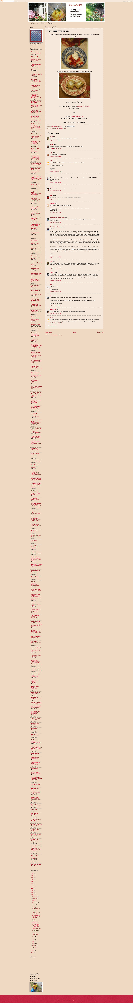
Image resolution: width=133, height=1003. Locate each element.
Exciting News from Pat (36, 432)
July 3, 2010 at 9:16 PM (55, 257)
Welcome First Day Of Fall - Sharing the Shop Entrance (36, 598)
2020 (32, 873)
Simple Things (34, 688)
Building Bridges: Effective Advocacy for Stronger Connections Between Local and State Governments (36, 128)
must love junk (34, 668)
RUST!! (33, 920)
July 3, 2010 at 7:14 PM (55, 212)
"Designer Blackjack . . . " (36, 368)
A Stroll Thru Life (35, 279)
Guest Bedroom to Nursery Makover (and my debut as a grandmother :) (35, 850)
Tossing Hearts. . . (35, 402)
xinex (51, 136)
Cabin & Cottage (35, 268)
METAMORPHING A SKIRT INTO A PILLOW (36, 916)
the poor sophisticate (36, 647)
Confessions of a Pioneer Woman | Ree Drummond (36, 345)
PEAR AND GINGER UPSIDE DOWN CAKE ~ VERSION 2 (36, 486)
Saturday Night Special (62, 128)
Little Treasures (34, 736)
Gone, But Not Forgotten (36, 479)
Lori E (51, 187)
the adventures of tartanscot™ (35, 367)
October (32, 269)
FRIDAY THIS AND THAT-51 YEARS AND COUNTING (35, 68)
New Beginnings (34, 573)
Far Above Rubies (35, 184)
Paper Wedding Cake (35, 825)
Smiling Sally (34, 697)
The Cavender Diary (35, 247)
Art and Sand (34, 448)
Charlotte (52, 272)
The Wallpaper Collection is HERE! (35, 242)
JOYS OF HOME (35, 772)
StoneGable (34, 498)
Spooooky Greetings (35, 773)
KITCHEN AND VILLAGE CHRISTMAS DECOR (36, 506)
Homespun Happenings (34, 511)
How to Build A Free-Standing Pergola (35, 144)
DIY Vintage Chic (35, 155)
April (33, 941)
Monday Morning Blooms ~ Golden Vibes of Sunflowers (36, 180)
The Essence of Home (36, 564)
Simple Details (34, 518)
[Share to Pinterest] (74, 126)
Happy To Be (34, 809)
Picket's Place (34, 768)
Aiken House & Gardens (34, 219)
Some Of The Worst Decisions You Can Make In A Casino (35, 409)
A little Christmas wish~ (36, 437)
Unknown (52, 160)
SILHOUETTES (35, 930)
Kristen (51, 144)
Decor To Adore (35, 464)
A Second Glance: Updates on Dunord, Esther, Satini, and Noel (36, 473)
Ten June (33, 630)
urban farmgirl (34, 797)
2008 (32, 952)
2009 (32, 950)
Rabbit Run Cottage (35, 718)
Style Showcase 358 (35, 164)
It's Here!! (33, 815)
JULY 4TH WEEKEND (35, 933)
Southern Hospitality (36, 163)
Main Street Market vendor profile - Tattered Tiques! (36, 799)
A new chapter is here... (36, 742)
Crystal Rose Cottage (36, 819)
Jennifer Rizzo (34, 79)
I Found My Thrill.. (35, 416)
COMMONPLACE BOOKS (36, 909)
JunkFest (33, 237)
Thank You (33, 724)
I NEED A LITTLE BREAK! (36, 913)
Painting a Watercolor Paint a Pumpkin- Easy (36, 81)
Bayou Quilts (34, 255)
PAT (51, 284)
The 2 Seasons (34, 339)
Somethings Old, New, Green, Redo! (35, 117)
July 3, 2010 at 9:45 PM (55, 268)
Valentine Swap (34, 764)
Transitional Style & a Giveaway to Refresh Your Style (35, 493)
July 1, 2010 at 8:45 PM (55, 148)
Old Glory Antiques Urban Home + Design (36, 778)
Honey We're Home (35, 73)
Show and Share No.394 (36, 553)
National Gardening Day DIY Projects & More (36, 312)
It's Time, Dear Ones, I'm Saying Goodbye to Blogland (36, 319)
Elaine (51, 295)
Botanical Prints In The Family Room (36, 208)
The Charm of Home (36, 148)
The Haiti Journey (35, 471)
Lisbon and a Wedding (36, 805)
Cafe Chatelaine (35, 285)
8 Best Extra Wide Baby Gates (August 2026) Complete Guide (36, 136)
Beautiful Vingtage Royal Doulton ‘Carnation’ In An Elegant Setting (36, 105)
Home (43, 23)
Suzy (51, 195)
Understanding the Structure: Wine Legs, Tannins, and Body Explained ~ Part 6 (35, 158)
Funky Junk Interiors (77, 116)
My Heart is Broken (35, 858)
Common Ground (35, 232)
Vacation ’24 (33, 248)
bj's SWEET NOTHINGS (34, 414)
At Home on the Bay (36, 535)
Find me (33, 531)
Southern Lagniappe (36, 478)
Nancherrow (34, 198)
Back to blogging (34, 286)
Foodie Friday (53, 128)
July (33, 907)
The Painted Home (35, 692)
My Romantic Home (35, 589)
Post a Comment (52, 325)
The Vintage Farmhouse (34, 729)
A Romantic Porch (35, 711)
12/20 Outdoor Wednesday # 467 (35, 585)
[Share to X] (71, 126)
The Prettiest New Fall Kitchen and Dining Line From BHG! (36, 171)
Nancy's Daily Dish (35, 252)
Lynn (51, 152)
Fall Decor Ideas (34, 676)
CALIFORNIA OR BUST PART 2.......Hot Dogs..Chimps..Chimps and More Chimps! (36, 705)
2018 (32, 877)
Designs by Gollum (83, 106)
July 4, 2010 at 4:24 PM (55, 280)
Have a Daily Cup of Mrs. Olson (35, 401)
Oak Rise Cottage (35, 829)
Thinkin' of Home (35, 723)
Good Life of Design (36, 461)
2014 (32, 886)
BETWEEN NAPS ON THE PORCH (36, 102)
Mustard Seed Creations (34, 95)
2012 (32, 890)
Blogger (73, 1000)
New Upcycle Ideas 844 (36, 53)
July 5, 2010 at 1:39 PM (55, 313)
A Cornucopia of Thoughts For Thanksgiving (34, 713)
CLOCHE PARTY (36, 922)
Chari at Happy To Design (56, 226)
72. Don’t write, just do (35, 835)
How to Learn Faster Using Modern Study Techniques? (35, 201)
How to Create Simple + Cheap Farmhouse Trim (36, 632)
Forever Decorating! (36, 655)
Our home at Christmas (36, 590)
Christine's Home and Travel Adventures (36, 393)
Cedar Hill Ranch (35, 240)
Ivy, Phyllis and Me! (35, 483)
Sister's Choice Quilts (36, 273)
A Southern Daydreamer (34, 582)
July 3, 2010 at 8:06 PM (55, 222)
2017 (32, 879)
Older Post (100, 332)
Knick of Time (34, 310)
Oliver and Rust (35, 557)
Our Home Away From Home (35, 333)
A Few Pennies (34, 734)
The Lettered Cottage (36, 212)
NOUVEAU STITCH (35, 621)
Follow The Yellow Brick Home (35, 86)
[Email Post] (65, 126)
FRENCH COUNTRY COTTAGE (35, 353)
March (33, 943)
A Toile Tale (34, 603)
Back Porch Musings (36, 636)
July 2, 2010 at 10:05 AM (55, 171)
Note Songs (34, 316)
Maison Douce (34, 804)
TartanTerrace (34, 660)
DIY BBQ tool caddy (35, 693)
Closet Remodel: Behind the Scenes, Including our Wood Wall (36, 792)
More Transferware (35, 220)
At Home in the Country (34, 840)
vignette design (34, 206)
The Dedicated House (36, 123)
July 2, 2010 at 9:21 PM (55, 190)
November (34, 898)
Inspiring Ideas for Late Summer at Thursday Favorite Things (36, 89)
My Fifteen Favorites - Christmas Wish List (35, 520)
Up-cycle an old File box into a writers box (36, 376)
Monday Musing (34, 758)
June (33, 936)
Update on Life (34, 656)
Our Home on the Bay (35, 536)
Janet (51, 317)
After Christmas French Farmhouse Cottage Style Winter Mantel (36, 423)
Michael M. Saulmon (36, 834)
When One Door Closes (36, 578)
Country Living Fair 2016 (36, 670)
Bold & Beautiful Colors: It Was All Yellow (36, 306)
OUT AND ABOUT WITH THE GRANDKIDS (36, 925)
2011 (32, 892)
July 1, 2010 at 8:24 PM (55, 140)
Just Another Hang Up (36, 386)
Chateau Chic (34, 545)
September (34, 902)
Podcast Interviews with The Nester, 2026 (36, 112)
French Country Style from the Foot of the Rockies (36, 430)
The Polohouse (34, 530)
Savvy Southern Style (36, 360)
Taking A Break (34, 340)
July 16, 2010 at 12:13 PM (56, 322)
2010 (32, 894)
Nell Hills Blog (34, 304)
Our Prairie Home (35, 746)
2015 (32, 884)
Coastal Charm (34, 552)
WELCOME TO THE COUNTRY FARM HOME (36, 294)
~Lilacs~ (33, 541)
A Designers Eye (34, 637)
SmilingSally (53, 309)
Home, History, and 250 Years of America (36, 194)
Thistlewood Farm (35, 56)
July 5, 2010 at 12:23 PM (55, 305)
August (34, 904)
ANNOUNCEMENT (35, 335)
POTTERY (33, 382)
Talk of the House (35, 133)
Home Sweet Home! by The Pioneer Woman (36, 348)
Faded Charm (34, 540)
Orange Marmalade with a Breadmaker (36, 150)
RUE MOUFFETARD (35, 702)
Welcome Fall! (34, 719)
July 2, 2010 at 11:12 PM (55, 199)
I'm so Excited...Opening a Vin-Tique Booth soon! (36, 119)
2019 (32, 875)
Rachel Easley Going (36, 262)
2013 (32, 888)
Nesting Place (34, 110)
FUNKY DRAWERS (36, 928)
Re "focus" (33, 233)
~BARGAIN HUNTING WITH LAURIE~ (36, 504)
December (34, 896)
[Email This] (68, 126)
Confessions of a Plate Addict (57, 217)
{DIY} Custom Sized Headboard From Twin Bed (35, 650)
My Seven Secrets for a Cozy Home (36, 227)
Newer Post (48, 332)
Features (50, 23)
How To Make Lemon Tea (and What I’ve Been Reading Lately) (36, 59)
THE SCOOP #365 (35, 499)
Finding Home (34, 490)
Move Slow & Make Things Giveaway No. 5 (36, 97)
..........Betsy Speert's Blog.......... (36, 610)
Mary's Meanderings (36, 298)
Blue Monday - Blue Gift (36, 698)
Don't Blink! (33, 682)
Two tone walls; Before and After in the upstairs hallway (36, 559)
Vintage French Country (36, 842)
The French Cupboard (36, 824)
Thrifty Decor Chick (35, 168)
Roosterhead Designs (36, 436)
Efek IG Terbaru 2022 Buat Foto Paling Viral (35, 300)
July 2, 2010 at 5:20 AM (55, 156)
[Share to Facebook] (72, 126)
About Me (34, 23)
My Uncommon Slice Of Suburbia (36, 142)
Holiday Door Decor (35, 449)
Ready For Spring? (35, 820)
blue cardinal (34, 641)
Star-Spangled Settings (36, 830)
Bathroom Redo (34, 611)
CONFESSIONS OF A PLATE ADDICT (36, 225)
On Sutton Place (35, 862)
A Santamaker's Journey (35, 856)
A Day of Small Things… (34, 191)
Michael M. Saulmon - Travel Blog (36, 865)
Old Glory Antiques (35, 406)
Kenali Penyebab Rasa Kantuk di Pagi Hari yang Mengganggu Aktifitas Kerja (36, 624)
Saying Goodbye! (34, 617)
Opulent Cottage (35, 524)
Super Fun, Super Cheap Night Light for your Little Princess (36, 748)
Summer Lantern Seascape (34, 466)
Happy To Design (35, 753)
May (33, 939)
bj (50, 176)
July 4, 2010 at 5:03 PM (55, 291)
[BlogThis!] (69, 126)
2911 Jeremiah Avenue (34, 814)
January (34, 947)
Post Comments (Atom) (56, 335)
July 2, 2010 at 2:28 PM (55, 182)
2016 (32, 881)
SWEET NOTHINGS (35, 784)
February (34, 945)
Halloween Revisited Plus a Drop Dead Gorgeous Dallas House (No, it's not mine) (36, 663)
